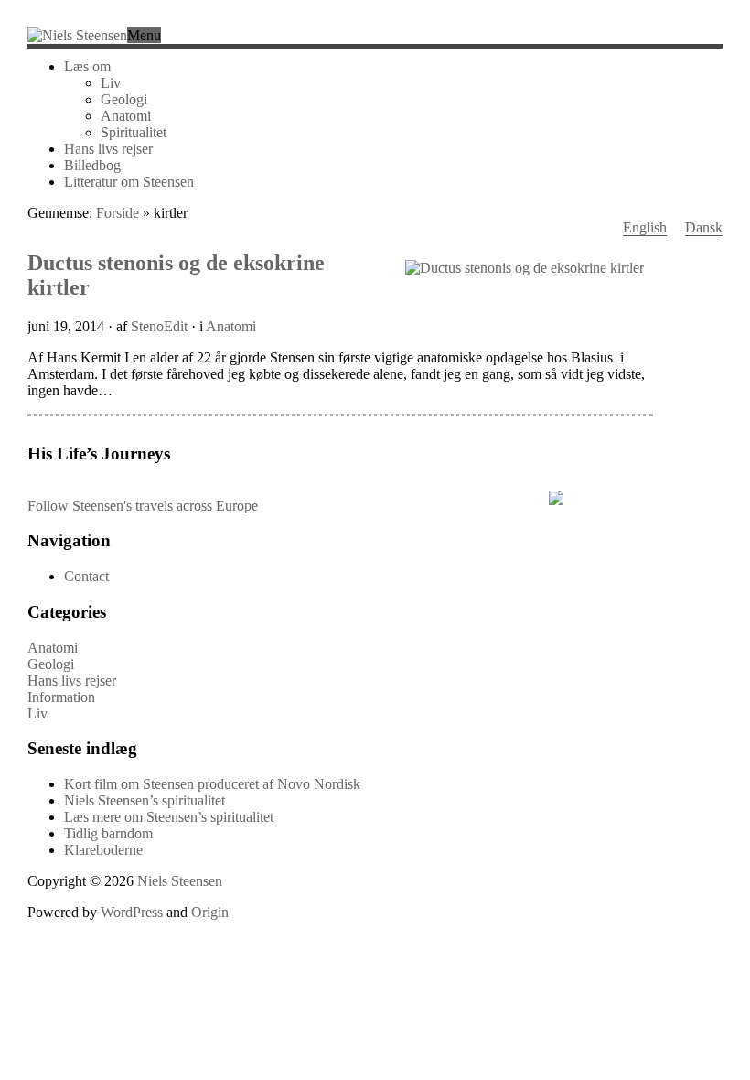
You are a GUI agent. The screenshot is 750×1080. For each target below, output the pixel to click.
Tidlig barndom (108, 833)
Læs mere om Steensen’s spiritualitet (168, 817)
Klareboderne (103, 850)
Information (61, 697)
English (645, 227)
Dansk (704, 227)
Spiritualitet (133, 132)
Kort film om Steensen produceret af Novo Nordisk (212, 784)
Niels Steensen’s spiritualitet (144, 800)
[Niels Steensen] (77, 35)
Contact (86, 576)
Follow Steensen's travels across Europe (142, 505)
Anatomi (126, 116)
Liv (111, 83)
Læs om (87, 66)
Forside (117, 213)
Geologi (124, 99)
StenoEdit (159, 326)
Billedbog (92, 165)
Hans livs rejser (108, 149)
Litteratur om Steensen (129, 181)
